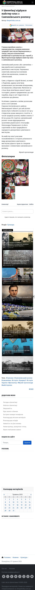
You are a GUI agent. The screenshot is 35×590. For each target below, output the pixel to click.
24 (13, 508)
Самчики (10, 378)
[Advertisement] (17, 470)
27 (25, 508)
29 (5, 511)
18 (17, 505)
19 (21, 505)
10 (13, 502)
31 (13, 511)
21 (29, 505)
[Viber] (7, 576)
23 (9, 508)
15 (5, 505)
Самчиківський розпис (23, 378)
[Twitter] (15, 576)
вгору (31, 389)
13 (25, 502)
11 (17, 502)
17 (13, 505)
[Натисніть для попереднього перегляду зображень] (17, 36)
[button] (32, 2)
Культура (10, 225)
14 (29, 502)
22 (5, 508)
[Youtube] (32, 576)
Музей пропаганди (25, 383)
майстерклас (7, 385)
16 (9, 505)
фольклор (13, 383)
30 (9, 511)
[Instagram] (23, 576)
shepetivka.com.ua (13, 20)
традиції (22, 380)
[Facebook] (11, 576)
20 (25, 505)
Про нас (4, 568)
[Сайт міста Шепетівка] (13, 2)
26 (21, 508)
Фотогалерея (28, 25)
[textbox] (17, 212)
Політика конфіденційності (10, 572)
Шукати (27, 443)
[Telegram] (3, 576)
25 (17, 508)
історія (15, 380)
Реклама (12, 568)
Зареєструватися (22, 204)
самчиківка (6, 380)
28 (30, 508)
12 (21, 502)
